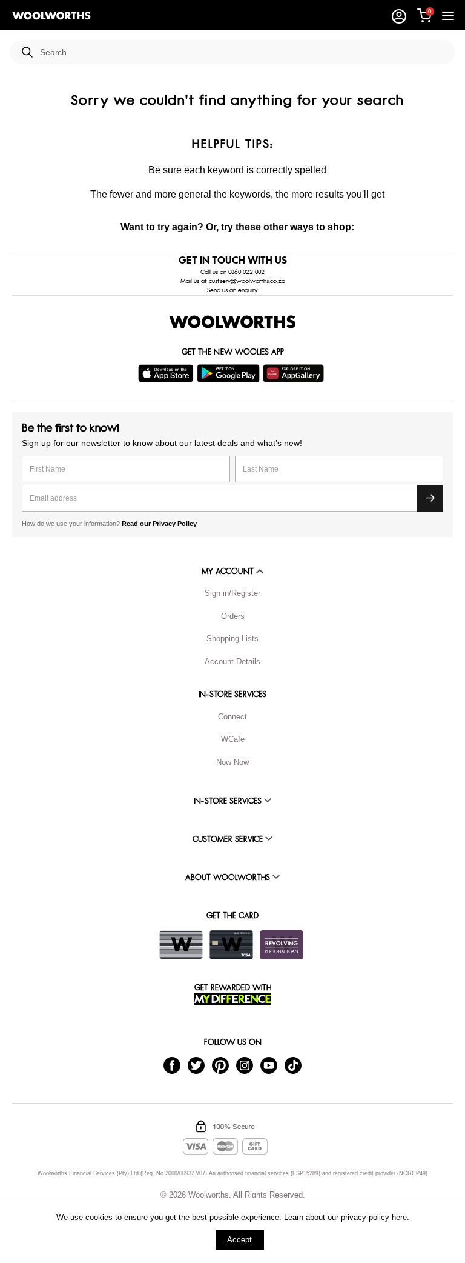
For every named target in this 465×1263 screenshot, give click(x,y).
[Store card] (181, 944)
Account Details (232, 661)
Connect (232, 716)
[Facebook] (171, 1065)
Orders (233, 616)
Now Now (232, 762)
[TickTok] (293, 1065)
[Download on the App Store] (167, 373)
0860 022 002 (246, 272)
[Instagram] (244, 1065)
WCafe (233, 739)
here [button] (399, 1217)
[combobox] (243, 52)
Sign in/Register (232, 593)
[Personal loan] (281, 944)
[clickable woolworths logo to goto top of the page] (232, 321)
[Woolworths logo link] (51, 16)
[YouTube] (268, 1065)
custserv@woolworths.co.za (247, 281)
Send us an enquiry (232, 290)
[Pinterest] (220, 1065)
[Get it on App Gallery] (295, 373)
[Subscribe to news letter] (430, 498)
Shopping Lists (232, 638)
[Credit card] (231, 944)
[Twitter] (196, 1065)
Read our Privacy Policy (159, 523)
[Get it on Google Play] (230, 373)
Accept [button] (239, 1239)
